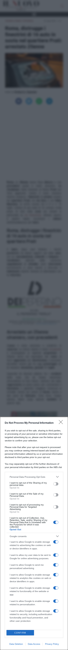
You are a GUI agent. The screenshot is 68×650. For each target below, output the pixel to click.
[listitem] (34, 476)
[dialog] (34, 533)
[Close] (62, 423)
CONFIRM (20, 633)
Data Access (34, 644)
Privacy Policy (52, 644)
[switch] (55, 483)
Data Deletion (16, 644)
